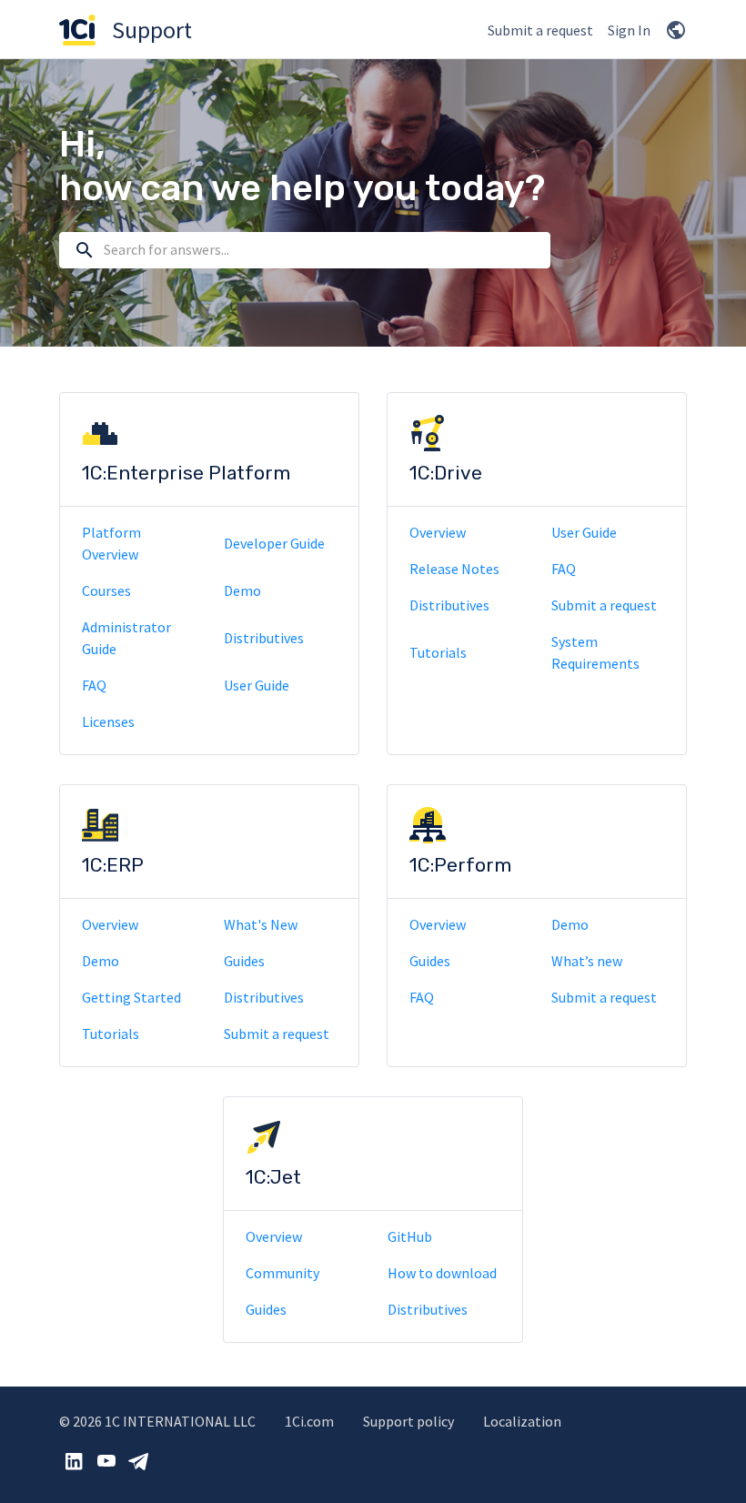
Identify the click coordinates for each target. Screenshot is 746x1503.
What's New (260, 924)
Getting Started (131, 997)
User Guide (256, 685)
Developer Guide (274, 543)
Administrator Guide (126, 638)
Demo (242, 590)
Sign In (629, 30)
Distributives (264, 638)
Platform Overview (111, 543)
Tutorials (438, 652)
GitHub (410, 1236)
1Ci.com (309, 1421)
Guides (244, 961)
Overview (437, 532)
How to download (442, 1273)
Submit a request (540, 30)
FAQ (94, 685)
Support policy (408, 1421)
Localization (522, 1421)
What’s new (586, 961)
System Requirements (595, 652)
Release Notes (454, 569)
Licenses (108, 721)
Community (282, 1273)
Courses (106, 590)
